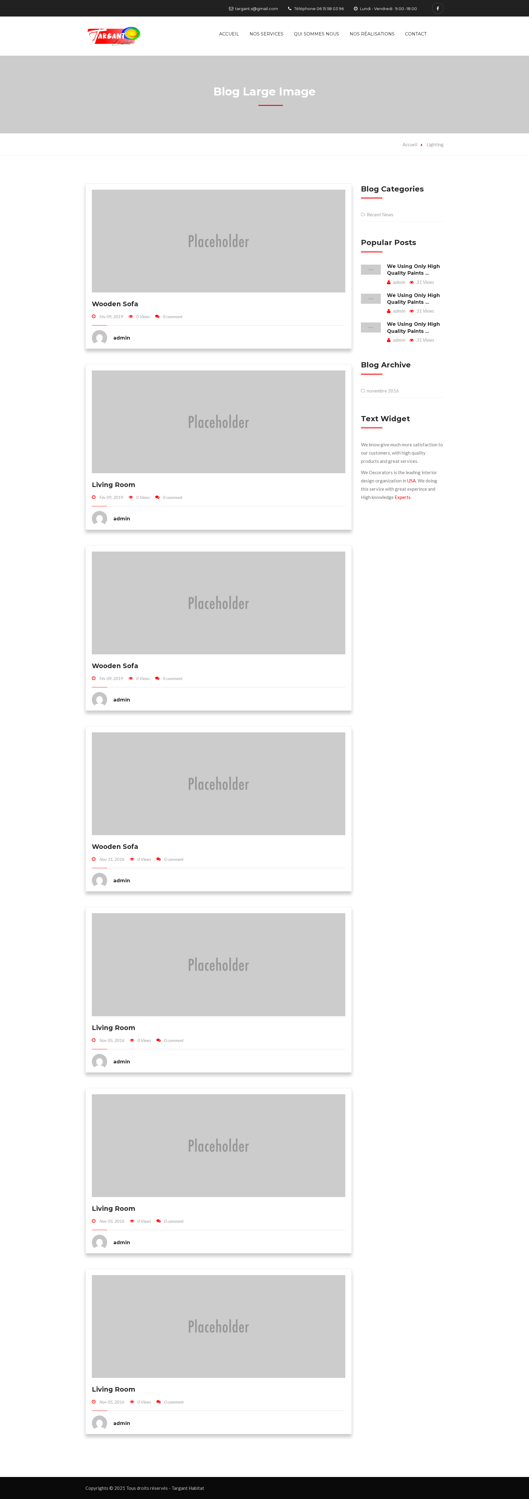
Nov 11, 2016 (111, 859)
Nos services (266, 34)
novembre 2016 (383, 390)
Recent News (380, 214)
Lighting (435, 144)
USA (411, 480)
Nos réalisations (372, 34)
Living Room (113, 485)
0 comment (172, 316)
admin (398, 282)
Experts (403, 497)
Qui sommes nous (316, 34)
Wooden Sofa (115, 304)
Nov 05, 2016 (111, 1040)
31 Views (424, 282)
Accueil (229, 34)
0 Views (143, 316)
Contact (415, 34)
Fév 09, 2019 (111, 316)
